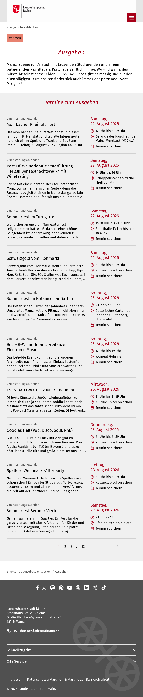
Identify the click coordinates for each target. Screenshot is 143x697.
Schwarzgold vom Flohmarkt (33, 258)
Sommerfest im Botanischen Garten (40, 298)
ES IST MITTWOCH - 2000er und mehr (41, 389)
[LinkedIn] (86, 587)
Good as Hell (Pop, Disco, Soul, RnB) (40, 430)
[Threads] (78, 587)
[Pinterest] (61, 587)
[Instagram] (43, 587)
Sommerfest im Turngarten (32, 216)
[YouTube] (69, 587)
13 (83, 547)
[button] (15, 38)
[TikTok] (104, 587)
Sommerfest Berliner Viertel (32, 510)
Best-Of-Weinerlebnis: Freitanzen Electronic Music (37, 347)
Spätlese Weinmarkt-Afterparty (35, 470)
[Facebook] (37, 587)
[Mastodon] (52, 587)
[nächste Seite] (118, 546)
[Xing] (95, 587)
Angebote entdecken (24, 27)
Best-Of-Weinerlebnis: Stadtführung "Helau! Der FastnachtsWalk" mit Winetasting (40, 171)
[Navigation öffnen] (131, 17)
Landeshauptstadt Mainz (37, 689)
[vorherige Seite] (25, 546)
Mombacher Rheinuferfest (31, 124)
